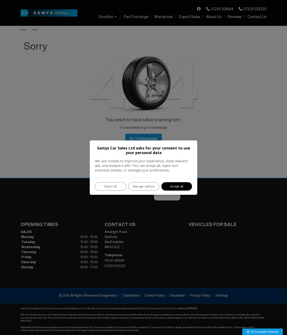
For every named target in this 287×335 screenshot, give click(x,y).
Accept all (176, 186)
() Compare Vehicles (264, 331)
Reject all (110, 186)
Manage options (144, 186)
